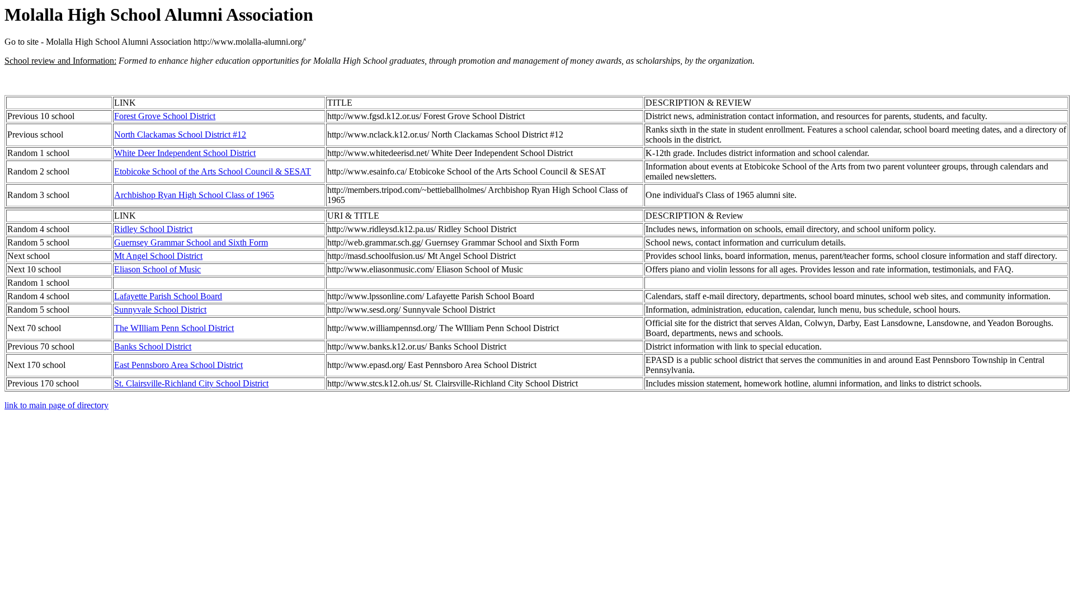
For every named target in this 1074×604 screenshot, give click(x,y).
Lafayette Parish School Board (168, 296)
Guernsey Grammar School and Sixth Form (191, 242)
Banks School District (152, 346)
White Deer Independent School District (185, 153)
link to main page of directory (56, 405)
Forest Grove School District (164, 116)
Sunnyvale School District (160, 309)
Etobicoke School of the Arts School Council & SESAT (212, 171)
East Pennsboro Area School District (178, 365)
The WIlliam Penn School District (174, 328)
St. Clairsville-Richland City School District (191, 383)
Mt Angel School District (158, 256)
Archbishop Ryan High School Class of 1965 (194, 195)
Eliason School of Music (157, 269)
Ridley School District (153, 229)
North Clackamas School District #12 (180, 134)
